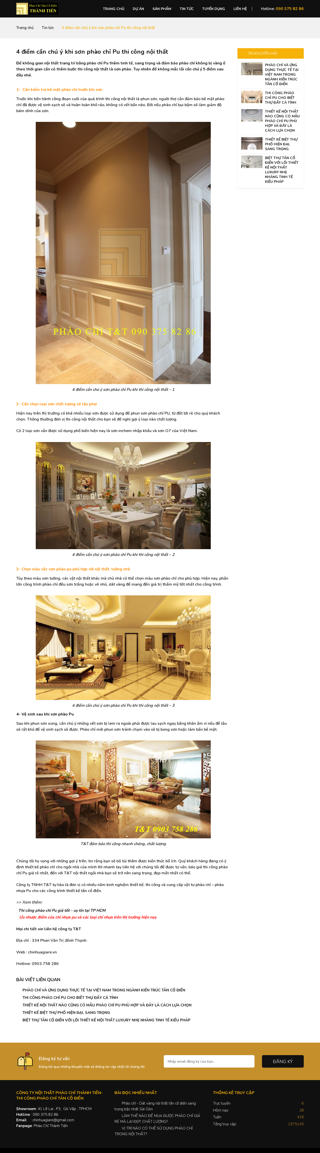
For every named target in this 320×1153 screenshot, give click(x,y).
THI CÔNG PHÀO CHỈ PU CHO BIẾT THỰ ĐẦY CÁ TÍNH (70, 997)
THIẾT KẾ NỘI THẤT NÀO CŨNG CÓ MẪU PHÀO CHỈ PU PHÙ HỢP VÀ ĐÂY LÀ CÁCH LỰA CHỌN (107, 1005)
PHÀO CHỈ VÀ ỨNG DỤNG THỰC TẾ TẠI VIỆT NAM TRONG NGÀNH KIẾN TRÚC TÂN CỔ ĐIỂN (103, 990)
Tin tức (187, 8)
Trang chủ (113, 8)
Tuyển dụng (213, 8)
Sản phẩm (161, 8)
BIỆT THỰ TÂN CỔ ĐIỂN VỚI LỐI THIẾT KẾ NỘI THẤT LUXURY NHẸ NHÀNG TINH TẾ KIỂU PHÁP (106, 1020)
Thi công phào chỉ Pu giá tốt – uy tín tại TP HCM (62, 910)
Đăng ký (283, 1062)
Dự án (138, 8)
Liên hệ (240, 8)
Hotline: (282, 8)
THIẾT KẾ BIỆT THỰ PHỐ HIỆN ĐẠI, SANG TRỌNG (66, 1012)
